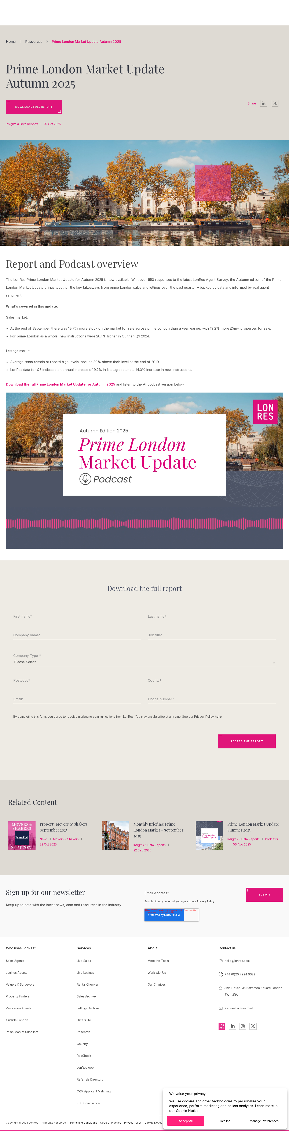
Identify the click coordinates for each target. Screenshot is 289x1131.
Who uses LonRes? (21, 948)
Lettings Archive (88, 1008)
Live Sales (84, 960)
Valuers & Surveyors (20, 984)
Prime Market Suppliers (22, 1032)
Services (84, 948)
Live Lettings (85, 972)
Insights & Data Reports (22, 124)
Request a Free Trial (239, 1008)
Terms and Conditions (83, 1122)
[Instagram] (242, 1026)
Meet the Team (158, 960)
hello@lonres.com (237, 960)
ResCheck (84, 1055)
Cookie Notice (153, 1122)
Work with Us (157, 972)
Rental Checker (87, 984)
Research (83, 1032)
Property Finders (17, 996)
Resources (33, 41)
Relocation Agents (18, 1008)
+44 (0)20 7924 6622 (239, 974)
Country (82, 1044)
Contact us (227, 948)
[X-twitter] (252, 1026)
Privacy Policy (205, 901)
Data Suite (84, 1020)
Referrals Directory (90, 1079)
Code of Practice (110, 1122)
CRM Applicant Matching (94, 1091)
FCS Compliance (88, 1103)
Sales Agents (15, 960)
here (218, 716)
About (152, 948)
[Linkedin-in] (232, 1026)
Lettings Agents (16, 972)
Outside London (17, 1020)
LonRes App (85, 1067)
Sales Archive (86, 996)
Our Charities (157, 984)
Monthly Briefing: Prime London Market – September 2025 (158, 830)
